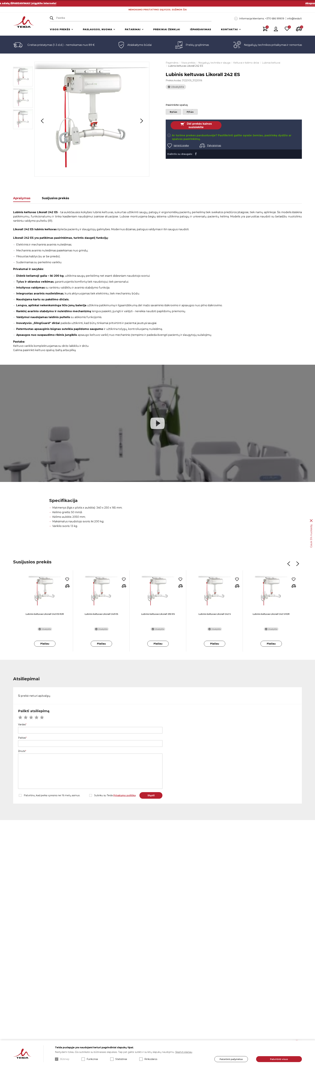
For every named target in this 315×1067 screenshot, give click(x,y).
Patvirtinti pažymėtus (231, 1059)
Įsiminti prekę (181, 145)
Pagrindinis (172, 62)
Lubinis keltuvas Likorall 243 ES (101, 614)
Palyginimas (214, 145)
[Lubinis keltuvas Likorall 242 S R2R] (271, 591)
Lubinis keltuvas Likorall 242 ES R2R (45, 614)
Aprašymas (21, 198)
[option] (92, 119)
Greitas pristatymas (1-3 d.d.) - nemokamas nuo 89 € (61, 44)
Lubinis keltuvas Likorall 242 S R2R (271, 614)
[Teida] (23, 22)
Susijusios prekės (55, 198)
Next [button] (141, 120)
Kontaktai (229, 29)
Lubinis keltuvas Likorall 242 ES (185, 65)
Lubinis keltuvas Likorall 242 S (215, 614)
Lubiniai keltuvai (271, 62)
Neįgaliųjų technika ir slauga (214, 62)
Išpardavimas (200, 29)
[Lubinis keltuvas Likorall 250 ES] (158, 591)
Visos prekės (60, 29)
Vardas (22, 724)
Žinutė (21, 751)
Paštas (22, 737)
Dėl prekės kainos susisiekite (199, 125)
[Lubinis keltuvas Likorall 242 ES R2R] (45, 591)
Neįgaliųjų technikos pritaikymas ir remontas (273, 44)
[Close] (311, 520)
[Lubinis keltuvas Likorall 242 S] (214, 591)
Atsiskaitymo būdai (139, 44)
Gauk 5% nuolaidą (311, 536)
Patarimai (133, 29)
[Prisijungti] (276, 29)
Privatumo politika (124, 795)
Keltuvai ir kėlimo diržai (246, 62)
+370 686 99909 (274, 18)
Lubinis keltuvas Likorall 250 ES (158, 614)
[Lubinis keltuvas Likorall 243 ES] (101, 591)
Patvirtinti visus (279, 1059)
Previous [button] (42, 120)
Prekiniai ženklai (166, 29)
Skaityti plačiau (183, 1052)
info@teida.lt (294, 18)
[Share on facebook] (196, 154)
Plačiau (44, 643)
